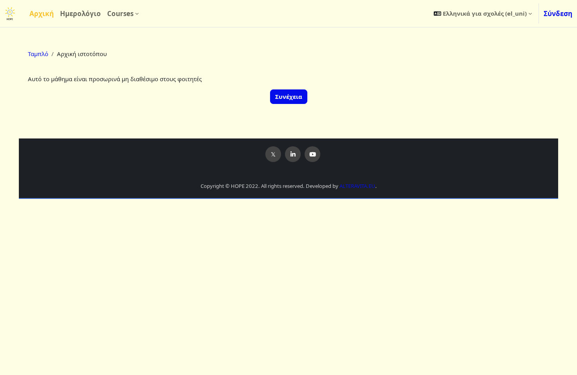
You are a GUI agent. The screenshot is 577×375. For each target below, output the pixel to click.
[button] (483, 13)
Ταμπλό (38, 54)
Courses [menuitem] (120, 13)
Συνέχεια (288, 96)
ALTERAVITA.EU (357, 185)
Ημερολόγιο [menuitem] (80, 13)
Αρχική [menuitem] (41, 13)
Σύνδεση (558, 13)
